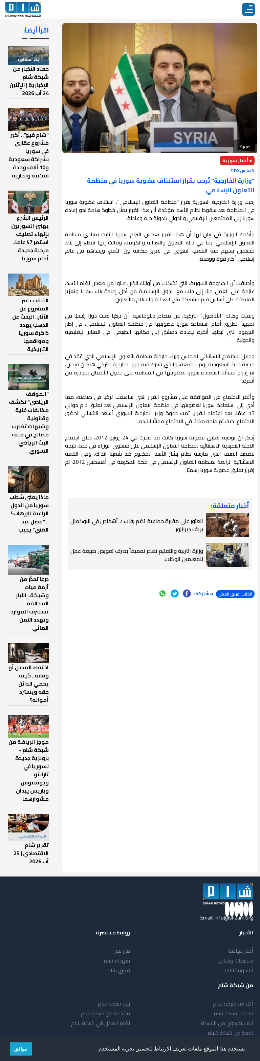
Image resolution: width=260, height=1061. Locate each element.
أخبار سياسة (240, 951)
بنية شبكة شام (114, 1003)
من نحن (121, 951)
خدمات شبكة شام (233, 1013)
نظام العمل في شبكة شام (100, 1023)
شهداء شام (117, 960)
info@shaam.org (234, 917)
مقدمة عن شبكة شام (105, 1013)
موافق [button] (20, 1049)
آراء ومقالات (239, 970)
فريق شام (118, 970)
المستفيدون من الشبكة (227, 1023)
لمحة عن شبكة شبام (230, 1033)
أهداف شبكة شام (233, 1003)
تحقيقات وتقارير (235, 960)
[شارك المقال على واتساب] (162, 593)
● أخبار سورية (237, 160)
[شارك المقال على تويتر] (174, 593)
